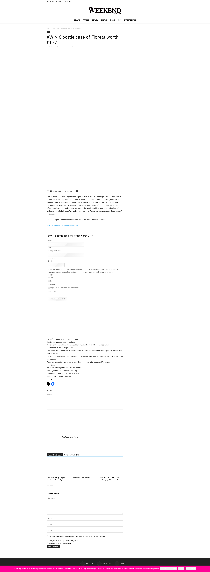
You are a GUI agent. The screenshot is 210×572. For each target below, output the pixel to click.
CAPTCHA (52, 291)
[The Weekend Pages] (105, 10)
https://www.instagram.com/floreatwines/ (62, 225)
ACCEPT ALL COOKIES (168, 568)
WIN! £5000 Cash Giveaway (81, 477)
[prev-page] (48, 484)
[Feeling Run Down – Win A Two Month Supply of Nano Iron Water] (111, 467)
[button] (160, 20)
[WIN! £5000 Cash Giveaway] (85, 467)
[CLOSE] (207, 569)
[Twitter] (161, 1)
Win (54, 29)
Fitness (86, 20)
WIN (119, 20)
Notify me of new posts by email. (60, 543)
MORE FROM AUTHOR (71, 455)
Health (77, 20)
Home (48, 29)
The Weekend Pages (55, 47)
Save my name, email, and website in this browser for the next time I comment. (77, 536)
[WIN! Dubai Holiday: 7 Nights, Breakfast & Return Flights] (58, 467)
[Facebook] (154, 1)
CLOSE (181, 568)
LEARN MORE (191, 568)
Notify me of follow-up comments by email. (63, 541)
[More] (78, 55)
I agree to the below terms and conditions (66, 288)
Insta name (51, 258)
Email (50, 261)
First (49, 247)
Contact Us (68, 1)
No (51, 281)
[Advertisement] (84, 184)
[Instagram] (158, 1)
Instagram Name (55, 251)
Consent (52, 285)
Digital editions (108, 20)
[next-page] (51, 484)
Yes (51, 277)
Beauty (95, 20)
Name (50, 241)
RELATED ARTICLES (55, 455)
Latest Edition (130, 20)
